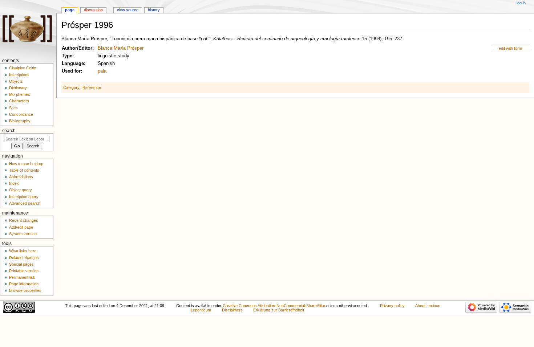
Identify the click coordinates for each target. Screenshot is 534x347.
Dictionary (18, 88)
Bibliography (20, 121)
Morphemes (19, 94)
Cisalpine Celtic (22, 68)
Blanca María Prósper (120, 48)
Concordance (21, 114)
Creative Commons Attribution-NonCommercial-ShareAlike (274, 305)
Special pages (21, 264)
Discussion (93, 10)
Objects (16, 81)
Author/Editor (77, 48)
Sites (13, 108)
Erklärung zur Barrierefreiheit (278, 310)
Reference (91, 87)
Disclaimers (232, 310)
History (154, 10)
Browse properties (25, 290)
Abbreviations (21, 177)
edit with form (510, 48)
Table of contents (24, 170)
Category (71, 87)
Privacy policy (392, 305)
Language (73, 63)
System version (23, 234)
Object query (20, 190)
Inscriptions (19, 75)
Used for (71, 71)
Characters (19, 101)
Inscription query (24, 197)
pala (102, 71)
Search (9, 130)
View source (127, 10)
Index (14, 183)
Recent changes (23, 220)
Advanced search (24, 203)
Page (69, 10)
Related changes (24, 258)
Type (67, 55)
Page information (24, 284)
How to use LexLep (26, 164)
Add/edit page (21, 227)
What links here (22, 251)
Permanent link (22, 277)
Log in (521, 3)
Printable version (24, 271)
